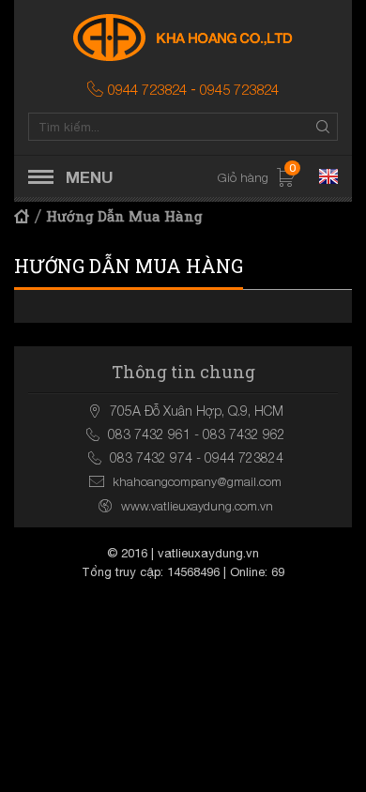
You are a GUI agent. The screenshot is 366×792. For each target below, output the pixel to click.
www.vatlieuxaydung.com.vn (197, 505)
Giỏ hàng (257, 177)
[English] (328, 176)
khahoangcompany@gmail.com (197, 481)
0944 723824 (147, 89)
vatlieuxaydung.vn (208, 553)
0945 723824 (239, 89)
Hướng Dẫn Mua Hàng (124, 215)
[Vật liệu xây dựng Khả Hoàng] (183, 37)
